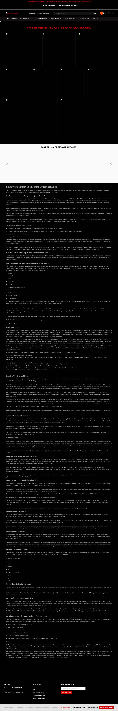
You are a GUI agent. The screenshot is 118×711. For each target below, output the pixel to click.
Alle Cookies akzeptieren (106, 707)
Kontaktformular (18, 692)
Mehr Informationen (64, 707)
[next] (110, 163)
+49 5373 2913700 (16, 688)
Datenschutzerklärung (39, 695)
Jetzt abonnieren (66, 692)
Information (37, 684)
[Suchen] (95, 13)
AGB (34, 689)
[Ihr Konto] (104, 13)
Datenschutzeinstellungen (78, 707)
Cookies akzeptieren (93, 707)
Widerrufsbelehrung (38, 692)
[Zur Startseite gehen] (12, 13)
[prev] (7, 163)
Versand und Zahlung (39, 698)
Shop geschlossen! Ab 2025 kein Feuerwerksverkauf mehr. (59, 28)
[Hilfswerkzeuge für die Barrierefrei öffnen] (103, 13)
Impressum (36, 687)
